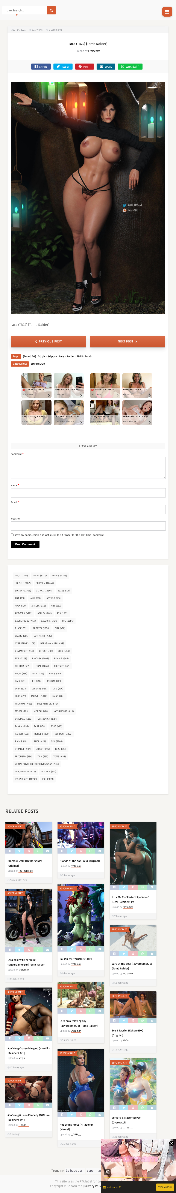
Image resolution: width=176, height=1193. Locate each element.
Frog (21, 673)
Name (15, 485)
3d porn (52, 356)
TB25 (80, 356)
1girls (59, 575)
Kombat (54, 681)
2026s (64, 590)
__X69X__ (76, 1134)
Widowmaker (25, 771)
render (41, 734)
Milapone (23, 703)
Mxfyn (21, 1058)
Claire (21, 636)
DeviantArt (24, 651)
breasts (41, 628)
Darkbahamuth (52, 643)
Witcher (48, 771)
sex (56, 741)
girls (55, 673)
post (56, 726)
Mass (58, 696)
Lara (61, 356)
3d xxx (44, 590)
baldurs (49, 620)
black (21, 628)
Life (58, 688)
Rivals (21, 741)
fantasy (40, 658)
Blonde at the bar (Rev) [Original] (80, 861)
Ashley (45, 613)
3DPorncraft (38, 364)
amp (35, 598)
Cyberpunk (25, 643)
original (23, 718)
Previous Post (50, 341)
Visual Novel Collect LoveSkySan (37, 764)
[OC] (47, 779)
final (42, 666)
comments (43, 636)
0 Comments (55, 29)
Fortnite (62, 666)
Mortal (41, 711)
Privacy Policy (93, 1186)
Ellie (64, 651)
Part (39, 726)
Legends (39, 688)
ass (62, 613)
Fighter (22, 666)
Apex (20, 605)
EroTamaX (76, 866)
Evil (21, 658)
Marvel (39, 696)
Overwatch (47, 718)
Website (15, 518)
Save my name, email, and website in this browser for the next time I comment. (59, 535)
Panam (22, 726)
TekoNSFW (23, 756)
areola (39, 605)
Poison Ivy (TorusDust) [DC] (76, 959)
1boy (21, 575)
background (25, 620)
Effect (46, 651)
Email (15, 502)
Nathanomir (64, 711)
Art (56, 605)
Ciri (60, 628)
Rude (40, 741)
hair (20, 681)
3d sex (23, 590)
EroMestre (94, 51)
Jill (36, 681)
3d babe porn (75, 1171)
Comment (17, 454)
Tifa (43, 756)
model (21, 711)
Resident (63, 734)
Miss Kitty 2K (47, 703)
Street (43, 749)
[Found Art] (29, 356)
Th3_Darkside (25, 870)
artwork (23, 613)
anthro (54, 598)
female (61, 658)
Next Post (125, 341)
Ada (20, 598)
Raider (71, 356)
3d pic (42, 356)
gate (38, 673)
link (20, 696)
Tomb (88, 356)
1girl (40, 575)
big (67, 620)
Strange (22, 749)
